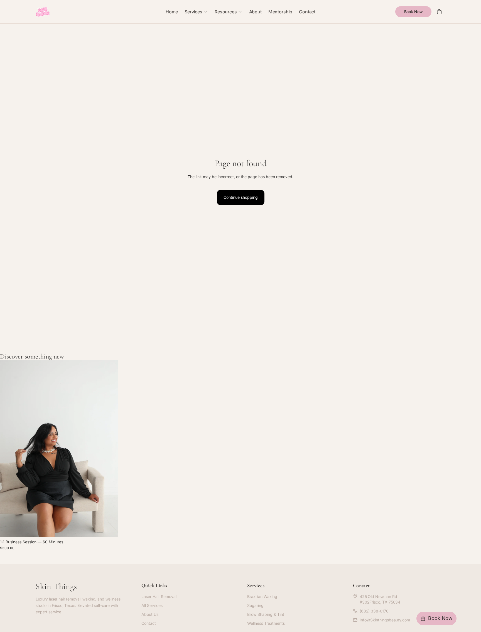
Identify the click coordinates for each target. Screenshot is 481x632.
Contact (148, 623)
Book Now (413, 11)
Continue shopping (241, 197)
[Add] (109, 528)
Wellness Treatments (266, 623)
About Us (149, 614)
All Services (152, 605)
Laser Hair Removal (158, 596)
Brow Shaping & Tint (265, 614)
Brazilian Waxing (262, 596)
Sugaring (255, 605)
